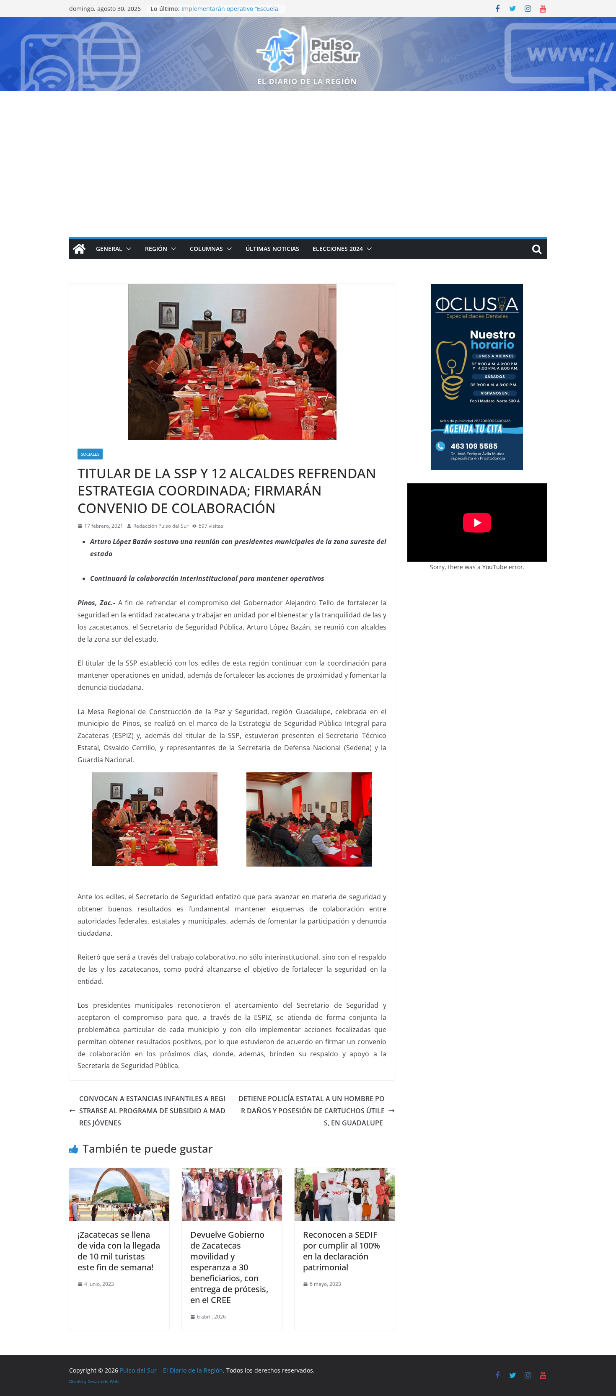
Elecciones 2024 (338, 249)
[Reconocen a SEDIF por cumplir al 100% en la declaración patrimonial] (345, 1174)
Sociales (90, 454)
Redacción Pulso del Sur (161, 525)
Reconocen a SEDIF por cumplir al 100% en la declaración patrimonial (341, 1251)
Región (156, 249)
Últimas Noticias (272, 249)
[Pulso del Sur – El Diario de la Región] (308, 23)
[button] (127, 249)
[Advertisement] (308, 154)
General (109, 249)
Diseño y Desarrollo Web (94, 1381)
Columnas (206, 249)
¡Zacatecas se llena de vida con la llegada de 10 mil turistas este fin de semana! (119, 1251)
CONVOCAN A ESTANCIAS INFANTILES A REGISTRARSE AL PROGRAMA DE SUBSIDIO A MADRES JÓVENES (152, 1111)
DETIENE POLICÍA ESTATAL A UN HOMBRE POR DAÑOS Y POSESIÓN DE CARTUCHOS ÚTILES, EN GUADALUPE (311, 1111)
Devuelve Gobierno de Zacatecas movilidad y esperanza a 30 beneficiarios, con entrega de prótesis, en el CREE (229, 1267)
